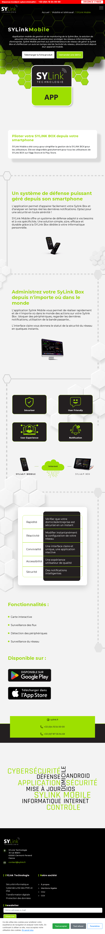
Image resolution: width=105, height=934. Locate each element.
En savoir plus (27, 930)
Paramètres (95, 926)
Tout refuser (78, 926)
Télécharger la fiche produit (38, 55)
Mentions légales (49, 888)
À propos (45, 884)
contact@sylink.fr (17, 862)
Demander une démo (70, 55)
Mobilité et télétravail (63, 12)
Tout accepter (61, 926)
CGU (43, 892)
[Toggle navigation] (101, 8)
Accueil (45, 12)
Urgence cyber (92, 2)
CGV (43, 896)
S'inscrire (10, 916)
